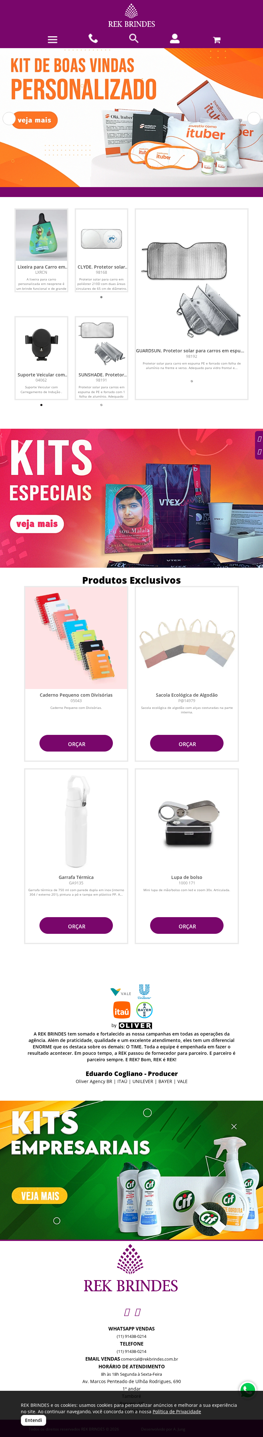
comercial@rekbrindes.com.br (149, 1359)
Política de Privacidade (177, 1411)
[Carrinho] (215, 38)
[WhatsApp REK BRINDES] (248, 1390)
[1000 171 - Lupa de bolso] (187, 820)
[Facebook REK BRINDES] (137, 1312)
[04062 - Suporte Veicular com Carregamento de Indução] (41, 343)
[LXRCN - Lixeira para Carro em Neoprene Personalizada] (41, 235)
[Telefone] (93, 38)
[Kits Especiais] (131, 498)
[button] (9, 118)
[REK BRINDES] (131, 15)
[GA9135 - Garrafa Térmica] (76, 820)
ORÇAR (76, 744)
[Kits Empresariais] (131, 1170)
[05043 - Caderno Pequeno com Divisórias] (76, 638)
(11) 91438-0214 (131, 1336)
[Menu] (52, 39)
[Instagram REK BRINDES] (126, 1312)
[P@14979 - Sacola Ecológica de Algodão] (187, 638)
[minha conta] (175, 38)
